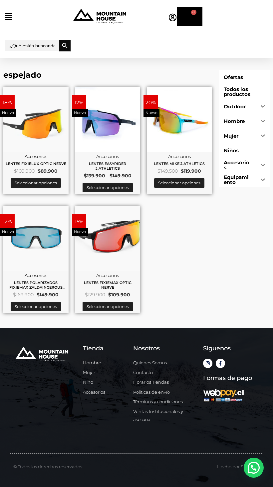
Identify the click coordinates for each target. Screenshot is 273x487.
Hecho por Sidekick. (238, 466)
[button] (38, 16)
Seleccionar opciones (36, 182)
